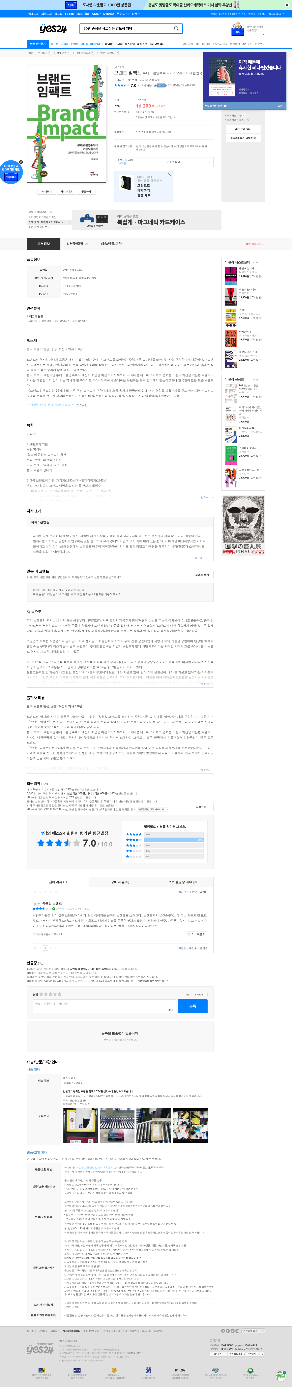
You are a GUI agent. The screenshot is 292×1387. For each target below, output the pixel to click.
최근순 (182, 891)
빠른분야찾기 (38, 43)
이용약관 (55, 1331)
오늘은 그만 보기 (214, 106)
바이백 (84, 44)
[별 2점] (41, 994)
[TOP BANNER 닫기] (287, 5)
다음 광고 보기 (264, 34)
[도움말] (128, 112)
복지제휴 (146, 1331)
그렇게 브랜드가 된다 (250, 469)
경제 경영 (62, 52)
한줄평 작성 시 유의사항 (206, 994)
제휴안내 (134, 1331)
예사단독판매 (202, 44)
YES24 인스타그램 (237, 1331)
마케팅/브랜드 (107, 52)
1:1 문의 (108, 1167)
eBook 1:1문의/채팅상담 (247, 1348)
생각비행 (132, 79)
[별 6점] (50, 994)
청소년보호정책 (91, 1331)
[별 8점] (55, 994)
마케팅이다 (245, 331)
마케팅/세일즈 (83, 52)
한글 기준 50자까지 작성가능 (52, 1003)
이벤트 (74, 44)
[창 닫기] (168, 175)
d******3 (60, 908)
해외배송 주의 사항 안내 (243, 115)
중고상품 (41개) (124, 162)
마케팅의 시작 (246, 428)
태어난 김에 (143, 186)
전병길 (117, 79)
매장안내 (95, 44)
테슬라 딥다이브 (247, 289)
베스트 (55, 44)
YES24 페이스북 (228, 1331)
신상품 (65, 44)
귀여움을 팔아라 (247, 447)
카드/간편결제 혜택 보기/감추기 (173, 132)
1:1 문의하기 (218, 1354)
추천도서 (247, 44)
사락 (119, 44)
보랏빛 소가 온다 (248, 351)
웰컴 (31, 52)
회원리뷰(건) (149, 85)
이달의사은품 (220, 44)
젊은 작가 (187, 44)
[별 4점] (45, 994)
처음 (35, 891)
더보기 (256, 262)
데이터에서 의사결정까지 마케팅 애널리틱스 (250, 410)
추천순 (193, 891)
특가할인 (235, 44)
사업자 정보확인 (134, 1353)
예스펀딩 (130, 44)
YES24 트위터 (233, 1331)
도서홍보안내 (108, 1331)
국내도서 (43, 52)
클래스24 (142, 44)
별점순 (204, 891)
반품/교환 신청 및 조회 (91, 1167)
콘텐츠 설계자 (246, 268)
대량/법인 (260, 44)
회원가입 (222, 14)
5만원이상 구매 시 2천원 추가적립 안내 (174, 117)
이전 (40, 891)
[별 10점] (59, 994)
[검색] (176, 28)
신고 (87, 908)
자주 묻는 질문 (237, 1354)
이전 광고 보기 (260, 34)
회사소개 (31, 1331)
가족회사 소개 (253, 1330)
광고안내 (122, 1331)
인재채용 (43, 1331)
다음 (50, 891)
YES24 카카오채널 (223, 1331)
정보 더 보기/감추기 (138, 85)
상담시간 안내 (255, 1354)
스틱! (242, 310)
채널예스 (110, 44)
